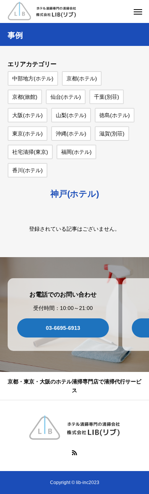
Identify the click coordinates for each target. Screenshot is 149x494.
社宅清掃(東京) (30, 152)
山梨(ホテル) (71, 115)
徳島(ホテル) (114, 115)
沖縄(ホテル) (71, 133)
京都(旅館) (24, 97)
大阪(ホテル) (27, 115)
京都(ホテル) (81, 78)
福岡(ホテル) (76, 152)
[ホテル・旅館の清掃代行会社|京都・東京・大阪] (42, 11)
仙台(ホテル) (65, 97)
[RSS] (74, 452)
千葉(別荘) (106, 97)
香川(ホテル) (27, 170)
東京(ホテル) (27, 133)
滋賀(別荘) (112, 133)
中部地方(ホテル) (32, 78)
